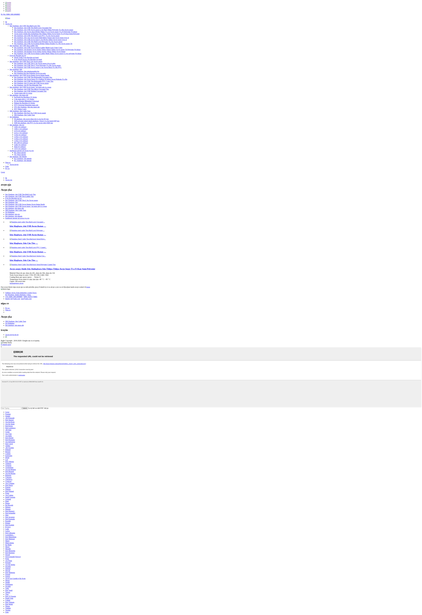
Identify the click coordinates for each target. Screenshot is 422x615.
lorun (11, 283)
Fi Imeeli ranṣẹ (6, 345)
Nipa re (7, 162)
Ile (6, 22)
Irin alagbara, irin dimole (18, 157)
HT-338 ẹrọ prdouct (21, 143)
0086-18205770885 (30, 297)
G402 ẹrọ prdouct (20, 145)
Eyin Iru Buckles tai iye (18, 55)
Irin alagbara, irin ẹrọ (17, 125)
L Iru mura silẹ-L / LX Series (24, 99)
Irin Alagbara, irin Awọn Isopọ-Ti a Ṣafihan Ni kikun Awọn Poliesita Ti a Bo (40, 79)
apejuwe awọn (18, 283)
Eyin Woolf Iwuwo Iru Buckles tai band (28, 59)
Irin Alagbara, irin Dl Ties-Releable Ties (28, 85)
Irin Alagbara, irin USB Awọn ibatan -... (28, 226)
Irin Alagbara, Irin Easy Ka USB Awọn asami (30, 113)
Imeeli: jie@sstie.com (12, 299)
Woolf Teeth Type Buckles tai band (26, 57)
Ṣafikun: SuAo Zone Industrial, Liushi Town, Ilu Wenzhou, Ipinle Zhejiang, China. (21, 294)
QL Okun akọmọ (20, 155)
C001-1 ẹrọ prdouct (21, 129)
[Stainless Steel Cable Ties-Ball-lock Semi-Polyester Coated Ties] (33, 265)
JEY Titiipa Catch (20, 109)
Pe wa (7, 168)
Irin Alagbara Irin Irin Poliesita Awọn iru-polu (30, 73)
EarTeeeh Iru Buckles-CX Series (25, 97)
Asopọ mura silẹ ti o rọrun (23, 93)
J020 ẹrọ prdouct (20, 147)
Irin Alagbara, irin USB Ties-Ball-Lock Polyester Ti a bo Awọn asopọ (38, 42)
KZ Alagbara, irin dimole (23, 159)
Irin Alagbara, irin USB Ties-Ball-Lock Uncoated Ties (33, 28)
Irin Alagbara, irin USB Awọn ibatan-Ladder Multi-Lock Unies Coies (38, 48)
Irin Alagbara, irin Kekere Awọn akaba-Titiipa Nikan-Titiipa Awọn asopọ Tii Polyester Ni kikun (47, 50)
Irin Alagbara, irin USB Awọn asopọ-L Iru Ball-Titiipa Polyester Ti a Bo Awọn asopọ (43, 30)
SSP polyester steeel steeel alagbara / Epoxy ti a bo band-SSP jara (36, 121)
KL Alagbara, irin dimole (22, 160)
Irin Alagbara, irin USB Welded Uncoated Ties (30, 91)
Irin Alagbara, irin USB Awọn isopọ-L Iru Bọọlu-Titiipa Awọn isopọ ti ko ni (40, 40)
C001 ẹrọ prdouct (20, 127)
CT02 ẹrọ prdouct (20, 135)
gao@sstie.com (26, 299)
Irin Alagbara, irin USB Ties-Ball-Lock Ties (25, 26)
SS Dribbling (14, 117)
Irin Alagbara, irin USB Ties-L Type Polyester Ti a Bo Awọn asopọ (37, 65)
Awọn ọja (8, 24)
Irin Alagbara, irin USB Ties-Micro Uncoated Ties (31, 89)
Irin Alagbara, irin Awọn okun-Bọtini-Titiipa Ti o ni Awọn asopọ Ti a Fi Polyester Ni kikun (45, 32)
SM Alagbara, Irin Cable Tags (20, 111)
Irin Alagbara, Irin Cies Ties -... (24, 243)
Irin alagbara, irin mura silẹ (19, 95)
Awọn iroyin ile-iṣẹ (12, 335)
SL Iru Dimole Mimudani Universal (26, 101)
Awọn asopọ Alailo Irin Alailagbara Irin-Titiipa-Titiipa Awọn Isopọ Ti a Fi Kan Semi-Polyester (47, 34)
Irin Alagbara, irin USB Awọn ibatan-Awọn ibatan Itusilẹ (29, 75)
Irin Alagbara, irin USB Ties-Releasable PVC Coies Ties (33, 81)
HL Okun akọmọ (20, 153)
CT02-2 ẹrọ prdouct (21, 139)
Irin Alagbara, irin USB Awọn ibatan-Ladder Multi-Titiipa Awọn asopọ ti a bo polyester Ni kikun (47, 53)
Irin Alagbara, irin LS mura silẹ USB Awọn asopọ (31, 83)
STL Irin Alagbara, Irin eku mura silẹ (27, 107)
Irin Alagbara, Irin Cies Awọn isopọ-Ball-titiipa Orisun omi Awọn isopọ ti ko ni (41, 38)
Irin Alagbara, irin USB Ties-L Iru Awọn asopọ (26, 61)
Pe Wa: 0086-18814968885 (10, 14)
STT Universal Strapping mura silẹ (26, 105)
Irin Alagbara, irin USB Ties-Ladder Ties (24, 46)
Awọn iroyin (14, 164)
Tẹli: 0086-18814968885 (14, 297)
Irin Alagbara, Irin (16, 69)
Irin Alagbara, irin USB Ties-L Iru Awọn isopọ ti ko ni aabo (34, 63)
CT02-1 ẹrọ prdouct (21, 137)
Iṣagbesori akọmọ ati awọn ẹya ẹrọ (22, 151)
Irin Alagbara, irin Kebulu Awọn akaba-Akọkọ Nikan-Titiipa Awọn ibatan (39, 52)
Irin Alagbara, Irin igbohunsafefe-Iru (26, 71)
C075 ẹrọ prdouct (20, 149)
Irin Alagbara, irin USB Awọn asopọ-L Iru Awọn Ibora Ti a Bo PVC (38, 67)
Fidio (7, 166)
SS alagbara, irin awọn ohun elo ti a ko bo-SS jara (31, 119)
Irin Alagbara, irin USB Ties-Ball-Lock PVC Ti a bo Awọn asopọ (37, 36)
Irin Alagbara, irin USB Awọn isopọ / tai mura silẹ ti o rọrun (30, 87)
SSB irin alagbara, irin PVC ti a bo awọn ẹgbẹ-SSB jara (33, 123)
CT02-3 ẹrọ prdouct (21, 141)
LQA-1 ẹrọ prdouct (21, 133)
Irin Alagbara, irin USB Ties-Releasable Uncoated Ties (33, 77)
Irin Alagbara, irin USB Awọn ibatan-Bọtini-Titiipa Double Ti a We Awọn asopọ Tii (43, 44)
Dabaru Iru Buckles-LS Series (24, 103)
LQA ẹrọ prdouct (20, 131)
